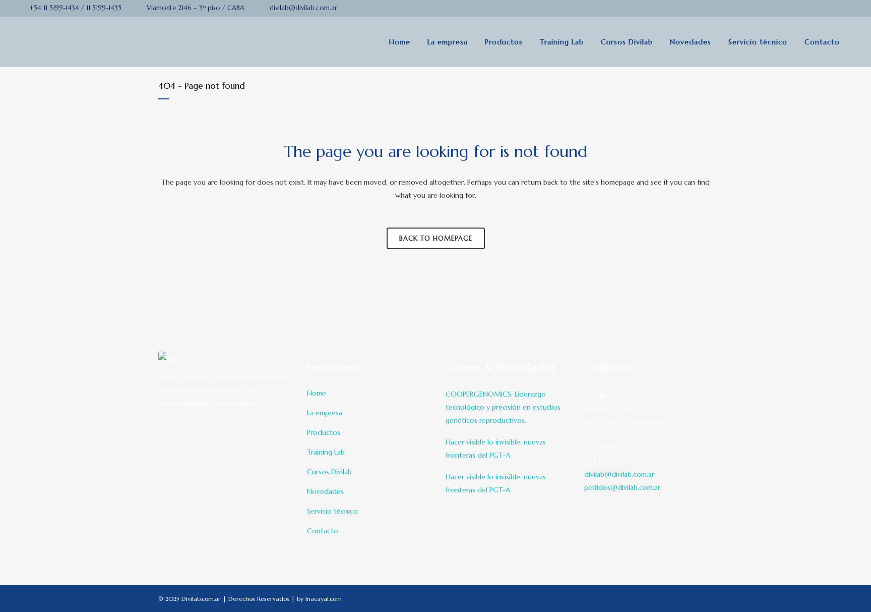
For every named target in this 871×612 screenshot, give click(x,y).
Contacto (322, 530)
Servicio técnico (332, 511)
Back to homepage (435, 238)
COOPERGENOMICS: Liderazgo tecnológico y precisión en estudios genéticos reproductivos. (503, 407)
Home (316, 393)
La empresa (324, 412)
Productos (323, 432)
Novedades (325, 491)
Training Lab (326, 452)
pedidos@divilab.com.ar (622, 487)
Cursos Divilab (329, 471)
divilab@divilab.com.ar (619, 474)
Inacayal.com (323, 598)
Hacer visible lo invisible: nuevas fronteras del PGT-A (496, 448)
